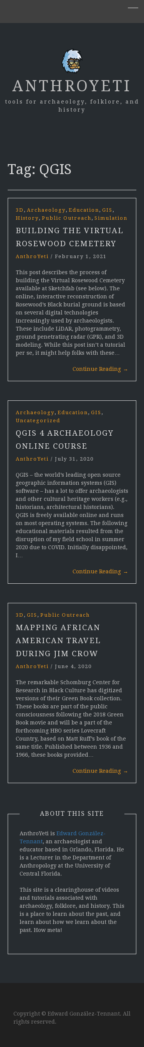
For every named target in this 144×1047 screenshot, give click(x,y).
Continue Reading (100, 369)
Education (84, 210)
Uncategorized (38, 420)
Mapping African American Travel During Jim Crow (58, 640)
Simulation (110, 218)
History (27, 218)
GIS (107, 210)
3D (20, 210)
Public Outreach (66, 218)
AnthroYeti (72, 86)
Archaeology (46, 210)
